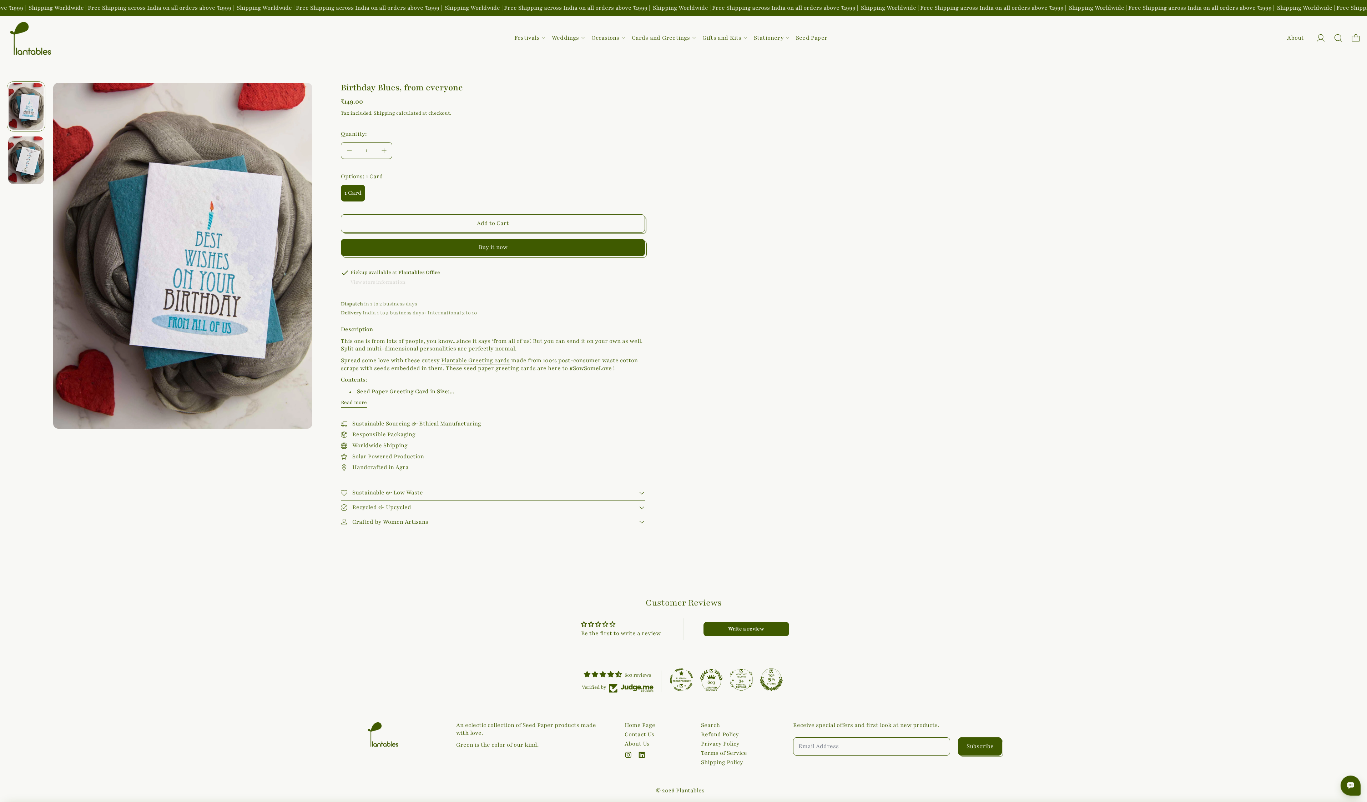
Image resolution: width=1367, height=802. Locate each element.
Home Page (640, 725)
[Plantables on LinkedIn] (641, 754)
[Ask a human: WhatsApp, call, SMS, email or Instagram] (1351, 786)
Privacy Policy (720, 744)
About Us (637, 744)
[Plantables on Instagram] (628, 754)
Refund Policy (720, 734)
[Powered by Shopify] (1321, 38)
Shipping (384, 113)
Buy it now (493, 247)
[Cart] (1356, 38)
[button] (1338, 38)
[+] (384, 150)
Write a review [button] (746, 629)
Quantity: (354, 134)
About (1295, 38)
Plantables (690, 790)
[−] (349, 150)
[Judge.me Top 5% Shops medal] (771, 679)
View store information (377, 282)
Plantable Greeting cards (475, 360)
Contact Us (639, 734)
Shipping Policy (722, 762)
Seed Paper (811, 38)
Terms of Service (724, 753)
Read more (354, 402)
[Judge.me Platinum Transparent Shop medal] (681, 679)
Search (710, 725)
